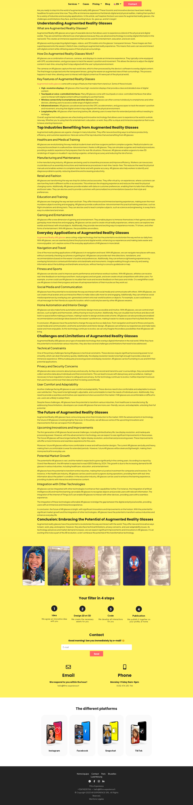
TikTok (138, 750)
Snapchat (110, 750)
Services (72, 4)
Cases (86, 4)
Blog (107, 4)
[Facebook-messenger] (90, 781)
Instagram (54, 750)
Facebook (82, 750)
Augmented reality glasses (49, 83)
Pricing (96, 4)
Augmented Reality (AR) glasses (51, 237)
